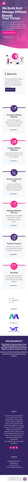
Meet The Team (10, 89)
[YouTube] (14, 447)
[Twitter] (16, 447)
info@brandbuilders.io (16, 467)
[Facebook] (11, 447)
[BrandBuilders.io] (3, 3)
